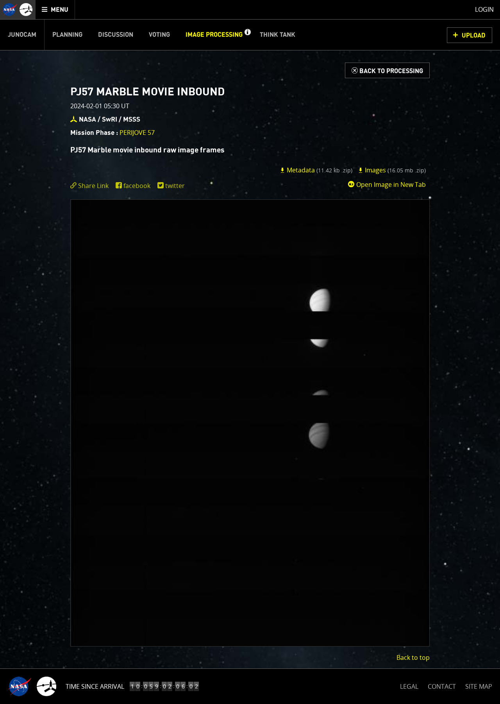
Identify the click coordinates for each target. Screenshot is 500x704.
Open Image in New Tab (390, 184)
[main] (250, 352)
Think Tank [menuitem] (277, 35)
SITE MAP (478, 686)
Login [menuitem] (484, 9)
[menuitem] (55, 9)
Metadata (318, 170)
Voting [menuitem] (159, 35)
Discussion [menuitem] (115, 35)
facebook (136, 185)
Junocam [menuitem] (22, 35)
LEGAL (409, 685)
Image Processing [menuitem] (214, 35)
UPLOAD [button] (474, 35)
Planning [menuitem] (67, 35)
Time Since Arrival (95, 686)
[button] (247, 35)
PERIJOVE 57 (137, 132)
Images (394, 170)
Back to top (413, 657)
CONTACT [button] (442, 686)
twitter (175, 185)
